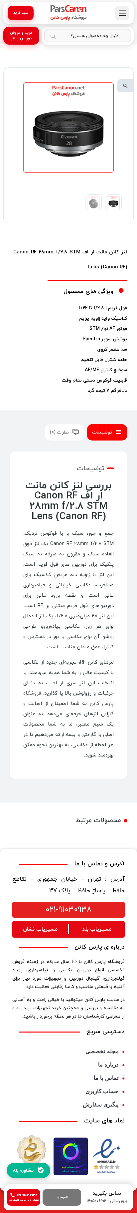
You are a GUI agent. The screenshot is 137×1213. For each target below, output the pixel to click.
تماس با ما (106, 1078)
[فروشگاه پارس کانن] (68, 13)
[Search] (53, 36)
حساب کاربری (102, 1091)
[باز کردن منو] (122, 13)
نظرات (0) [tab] (59, 432)
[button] (125, 85)
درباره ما (108, 1064)
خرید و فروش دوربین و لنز (21, 35)
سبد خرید (20, 12)
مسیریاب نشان (40, 929)
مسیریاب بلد (96, 929)
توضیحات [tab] (102, 432)
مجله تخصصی (102, 1051)
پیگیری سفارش (101, 1104)
